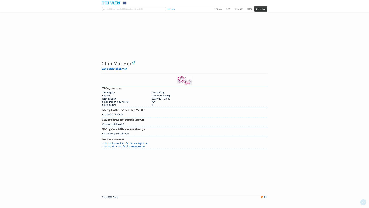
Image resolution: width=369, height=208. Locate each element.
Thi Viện (111, 3)
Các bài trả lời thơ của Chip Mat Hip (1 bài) (124, 146)
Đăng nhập (261, 9)
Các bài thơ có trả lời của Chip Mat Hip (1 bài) (126, 143)
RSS (265, 197)
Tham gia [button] (238, 9)
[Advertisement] (184, 34)
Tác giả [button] (218, 9)
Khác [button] (249, 9)
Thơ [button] (228, 9)
